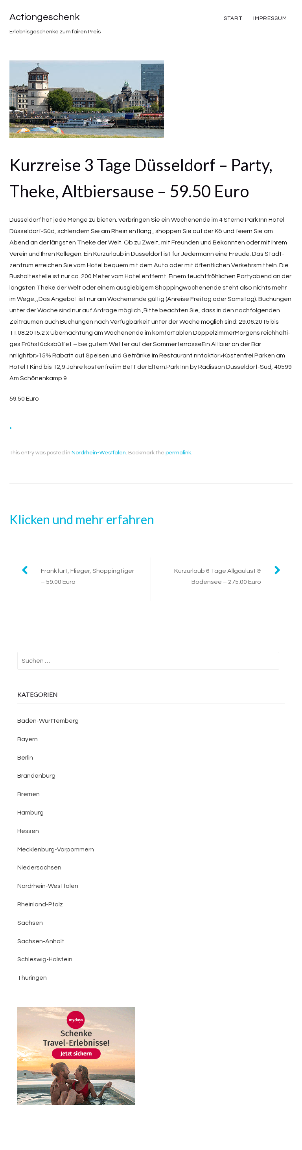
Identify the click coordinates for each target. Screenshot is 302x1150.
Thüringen (32, 978)
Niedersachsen (39, 867)
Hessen (28, 831)
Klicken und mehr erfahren (81, 519)
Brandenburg (36, 776)
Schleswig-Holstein (44, 959)
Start (233, 18)
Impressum (270, 18)
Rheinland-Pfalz (40, 904)
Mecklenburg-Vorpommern (55, 849)
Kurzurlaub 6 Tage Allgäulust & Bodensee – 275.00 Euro (217, 576)
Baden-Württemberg (48, 721)
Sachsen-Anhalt (40, 941)
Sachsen (30, 923)
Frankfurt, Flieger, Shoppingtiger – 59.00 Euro (87, 576)
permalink (178, 453)
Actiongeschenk (44, 17)
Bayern (27, 739)
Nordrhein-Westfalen (99, 453)
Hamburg (30, 812)
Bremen (28, 794)
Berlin (25, 758)
